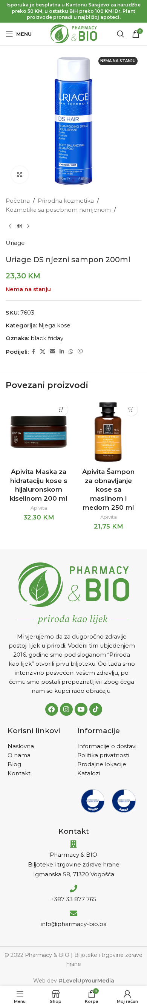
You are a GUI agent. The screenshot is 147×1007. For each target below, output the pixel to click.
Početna (18, 200)
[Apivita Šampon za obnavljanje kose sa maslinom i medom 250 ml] (108, 432)
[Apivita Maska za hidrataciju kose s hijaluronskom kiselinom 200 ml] (39, 432)
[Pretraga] (120, 33)
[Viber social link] (80, 352)
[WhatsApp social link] (70, 352)
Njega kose (54, 325)
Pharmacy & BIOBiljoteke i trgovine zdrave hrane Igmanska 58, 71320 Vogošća (73, 864)
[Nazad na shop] (19, 226)
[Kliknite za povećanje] (19, 174)
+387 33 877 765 (73, 899)
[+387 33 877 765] (73, 888)
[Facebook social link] (33, 352)
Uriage (15, 242)
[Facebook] (51, 709)
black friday (47, 338)
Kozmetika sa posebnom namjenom (58, 209)
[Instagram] (66, 709)
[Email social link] (52, 352)
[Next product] (28, 226)
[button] (61, 409)
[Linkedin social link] (61, 352)
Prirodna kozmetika (66, 200)
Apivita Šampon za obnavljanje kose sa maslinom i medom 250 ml (108, 489)
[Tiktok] (95, 709)
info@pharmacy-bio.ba (74, 924)
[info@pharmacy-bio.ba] (73, 913)
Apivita (39, 508)
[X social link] (42, 352)
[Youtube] (81, 709)
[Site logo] (73, 33)
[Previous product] (10, 226)
